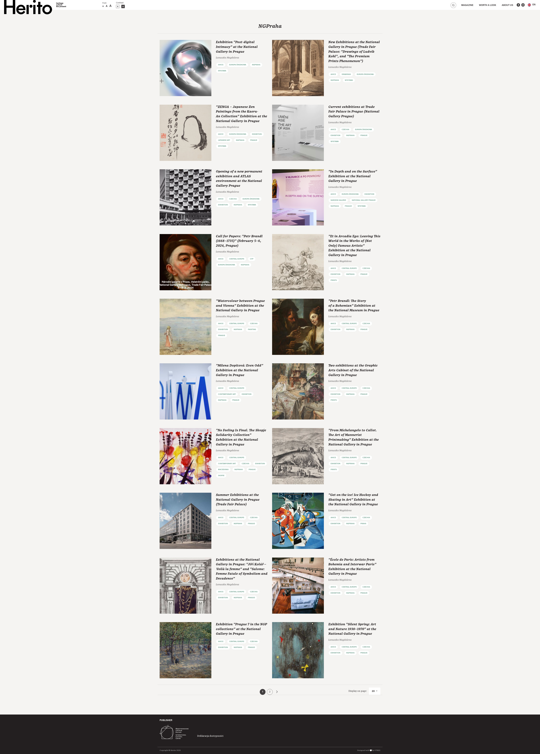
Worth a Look (487, 5)
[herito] (28, 5)
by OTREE (376, 750)
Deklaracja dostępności (210, 736)
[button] (531, 5)
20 (373, 691)
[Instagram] (523, 5)
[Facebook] (518, 5)
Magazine (467, 5)
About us (507, 5)
